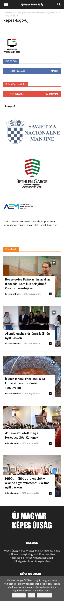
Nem (31, 595)
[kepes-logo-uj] (32, 34)
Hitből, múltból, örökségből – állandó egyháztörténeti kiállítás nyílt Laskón (27, 483)
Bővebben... (44, 595)
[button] (5, 4)
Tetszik (54, 71)
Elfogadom (18, 595)
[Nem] (59, 588)
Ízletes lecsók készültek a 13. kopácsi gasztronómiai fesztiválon (25, 383)
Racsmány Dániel (13, 294)
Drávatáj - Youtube (15, 84)
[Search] (59, 4)
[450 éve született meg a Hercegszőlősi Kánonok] (32, 426)
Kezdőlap (7, 12)
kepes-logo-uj (16, 20)
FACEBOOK (11, 61)
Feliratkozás (51, 94)
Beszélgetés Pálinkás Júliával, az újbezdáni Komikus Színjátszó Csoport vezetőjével (27, 284)
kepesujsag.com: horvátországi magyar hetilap (37, 12)
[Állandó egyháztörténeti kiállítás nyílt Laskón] (32, 326)
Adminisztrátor (12, 443)
